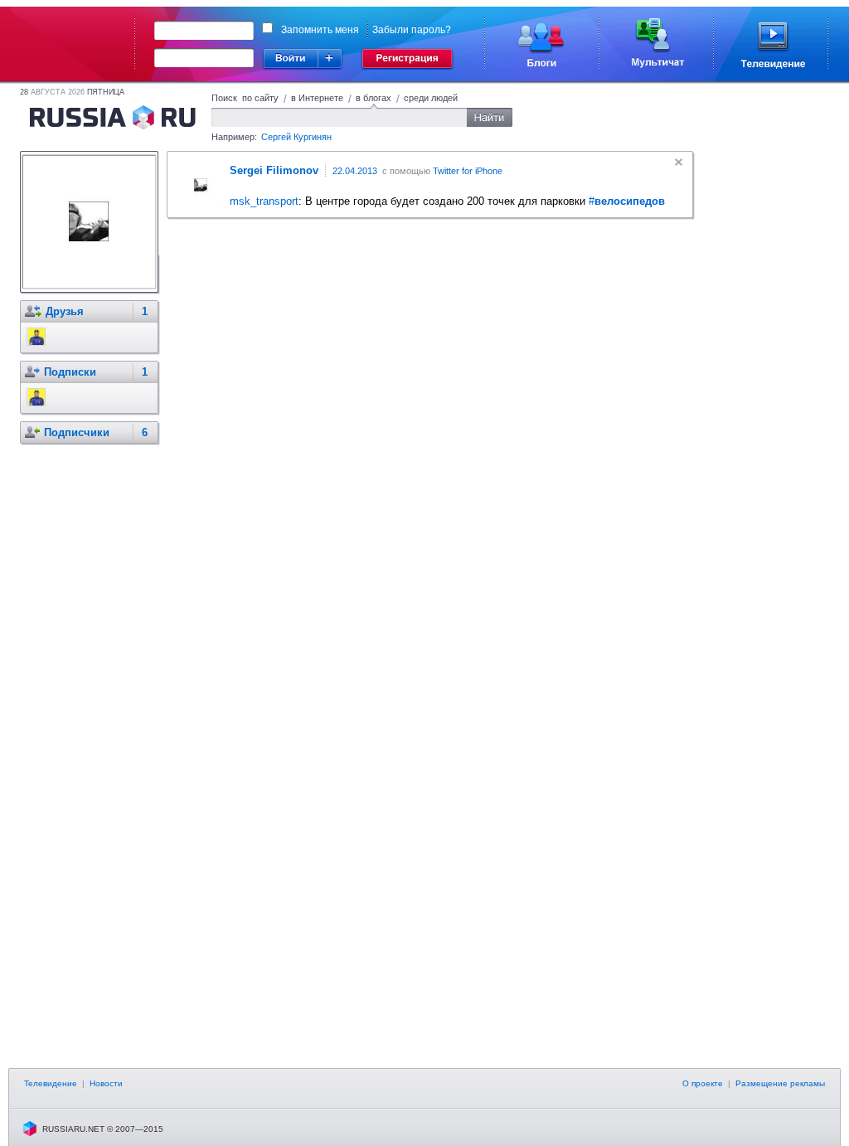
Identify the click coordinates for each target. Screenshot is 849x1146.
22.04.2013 (354, 171)
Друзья (65, 311)
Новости (106, 1083)
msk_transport (264, 201)
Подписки (70, 372)
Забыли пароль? (411, 30)
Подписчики (76, 432)
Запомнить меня (320, 30)
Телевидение (50, 1083)
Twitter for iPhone (467, 171)
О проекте (702, 1083)
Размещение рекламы (780, 1083)
